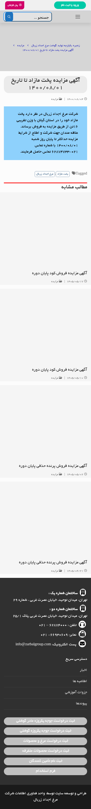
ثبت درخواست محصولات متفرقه (45, 751)
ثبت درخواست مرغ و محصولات (45, 741)
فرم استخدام (45, 771)
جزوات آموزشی (76, 692)
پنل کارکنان (13, 5)
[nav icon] (77, 17)
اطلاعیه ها (80, 681)
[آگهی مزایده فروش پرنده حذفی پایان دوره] (45, 422)
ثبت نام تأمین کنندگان (45, 761)
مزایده (55, 99)
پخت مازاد (62, 174)
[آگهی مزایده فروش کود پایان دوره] (45, 229)
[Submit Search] (9, 17)
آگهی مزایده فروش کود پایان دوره (59, 273)
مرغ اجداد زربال (44, 174)
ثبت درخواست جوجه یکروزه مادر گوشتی (45, 721)
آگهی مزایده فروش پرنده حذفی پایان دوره (53, 466)
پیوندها (81, 704)
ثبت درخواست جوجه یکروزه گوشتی (45, 731)
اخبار (83, 670)
